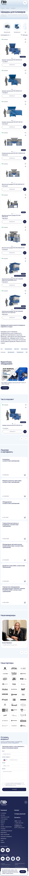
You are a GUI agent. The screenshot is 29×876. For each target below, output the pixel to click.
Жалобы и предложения (6, 826)
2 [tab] (12, 58)
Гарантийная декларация (6, 830)
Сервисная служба (5, 817)
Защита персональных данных (20, 864)
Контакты (17, 817)
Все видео (5, 387)
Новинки (2, 842)
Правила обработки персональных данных (6, 868)
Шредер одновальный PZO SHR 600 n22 (12, 60)
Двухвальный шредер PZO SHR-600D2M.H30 (13, 247)
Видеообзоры (4, 832)
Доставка (3, 815)
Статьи (2, 824)
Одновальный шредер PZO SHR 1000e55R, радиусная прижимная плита (12, 279)
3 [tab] (13, 58)
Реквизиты (3, 828)
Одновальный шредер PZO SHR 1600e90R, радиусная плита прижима (12, 312)
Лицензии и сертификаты (6, 836)
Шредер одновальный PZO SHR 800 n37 (12, 91)
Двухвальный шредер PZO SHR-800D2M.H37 (13, 184)
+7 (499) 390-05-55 (18, 822)
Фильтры (25, 35)
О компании (3, 813)
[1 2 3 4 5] (13, 80)
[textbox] (3, 760)
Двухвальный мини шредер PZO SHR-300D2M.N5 (11, 216)
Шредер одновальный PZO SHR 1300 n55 (12, 122)
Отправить (14, 789)
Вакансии (3, 820)
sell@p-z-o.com (17, 820)
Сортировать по (5, 35)
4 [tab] (14, 58)
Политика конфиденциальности (5, 864)
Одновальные (20, 352)
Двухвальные (11, 352)
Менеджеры (3, 838)
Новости (2, 822)
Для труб (17, 349)
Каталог (16, 810)
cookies (3, 873)
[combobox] (5, 759)
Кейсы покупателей (5, 834)
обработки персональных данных (10, 785)
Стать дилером (4, 819)
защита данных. (9, 873)
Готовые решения (19, 814)
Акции (2, 840)
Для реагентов (8, 349)
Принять (23, 871)
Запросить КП (12, 64)
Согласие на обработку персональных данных (20, 868)
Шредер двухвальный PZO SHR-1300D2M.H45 (13, 153)
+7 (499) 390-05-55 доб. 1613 (9, 645)
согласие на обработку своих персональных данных (15, 782)
